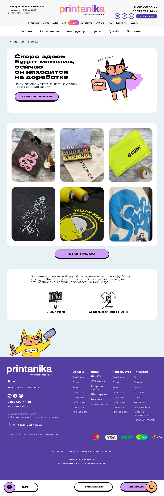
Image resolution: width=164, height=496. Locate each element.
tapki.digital (35, 424)
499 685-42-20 (146, 10)
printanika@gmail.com (19, 13)
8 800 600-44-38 (145, 6)
